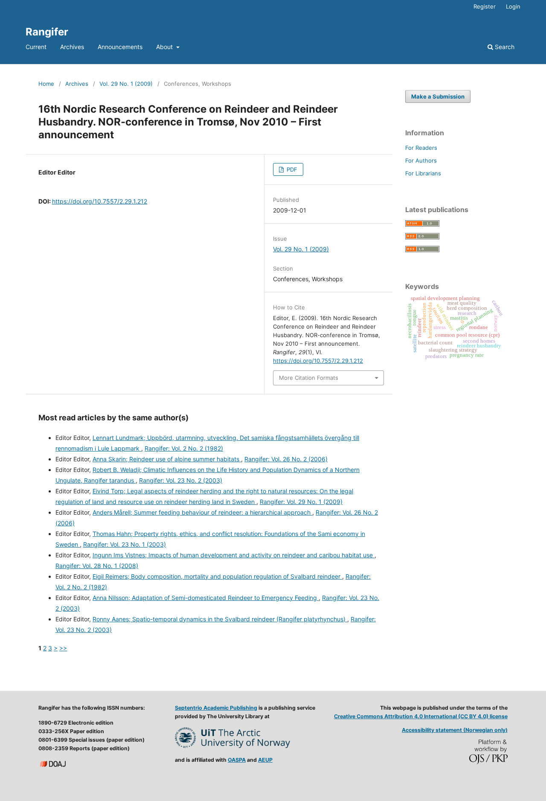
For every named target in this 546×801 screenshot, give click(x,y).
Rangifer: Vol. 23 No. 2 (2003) (180, 480)
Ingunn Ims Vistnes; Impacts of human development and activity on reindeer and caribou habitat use (234, 555)
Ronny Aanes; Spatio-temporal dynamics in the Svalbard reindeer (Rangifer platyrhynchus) (220, 619)
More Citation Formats (308, 377)
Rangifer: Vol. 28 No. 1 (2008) (96, 565)
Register (484, 6)
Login (513, 6)
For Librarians (423, 173)
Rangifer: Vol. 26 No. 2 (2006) (286, 459)
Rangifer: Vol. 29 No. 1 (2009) (301, 501)
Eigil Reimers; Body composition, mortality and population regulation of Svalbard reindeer (217, 576)
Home (46, 83)
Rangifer (47, 32)
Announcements (120, 46)
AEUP (265, 760)
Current (36, 46)
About (165, 46)
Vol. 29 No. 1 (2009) (126, 83)
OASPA (237, 760)
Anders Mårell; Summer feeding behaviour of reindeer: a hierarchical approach (202, 512)
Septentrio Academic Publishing (216, 708)
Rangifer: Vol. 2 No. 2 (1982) (184, 448)
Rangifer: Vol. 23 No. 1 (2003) (124, 544)
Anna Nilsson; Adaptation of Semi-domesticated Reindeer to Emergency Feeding (206, 597)
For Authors (421, 160)
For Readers (421, 147)
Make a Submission (438, 96)
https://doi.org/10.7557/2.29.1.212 (99, 201)
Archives (72, 46)
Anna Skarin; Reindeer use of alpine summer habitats (167, 459)
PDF (291, 169)
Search (503, 46)
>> (63, 648)
